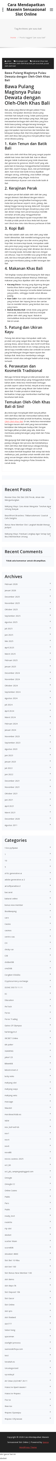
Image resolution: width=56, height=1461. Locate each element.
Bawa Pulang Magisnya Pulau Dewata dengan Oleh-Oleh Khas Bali (27, 76)
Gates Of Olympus (13, 1025)
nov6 (7, 1146)
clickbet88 (9, 962)
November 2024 (12, 679)
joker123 (9, 1057)
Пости (8, 1400)
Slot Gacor (9, 1298)
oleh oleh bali (10, 63)
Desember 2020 (12, 818)
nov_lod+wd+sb (12, 1127)
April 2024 (9, 711)
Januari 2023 (10, 761)
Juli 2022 (9, 768)
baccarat (9, 892)
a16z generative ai (13, 873)
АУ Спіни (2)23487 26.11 (16, 1381)
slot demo (9, 1279)
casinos (8, 930)
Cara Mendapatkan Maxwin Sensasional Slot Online (26, 9)
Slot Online (9, 1304)
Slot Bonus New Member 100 (18, 1273)
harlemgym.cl (11, 1031)
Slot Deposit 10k (12, 1292)
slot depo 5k (10, 1285)
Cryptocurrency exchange (16, 981)
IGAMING (9, 1051)
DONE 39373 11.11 (14, 987)
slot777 (8, 1323)
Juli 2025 (9, 628)
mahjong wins (11, 1095)
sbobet (8, 1235)
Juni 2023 (9, 755)
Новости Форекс (13, 1393)
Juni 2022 (9, 774)
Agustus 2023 (11, 749)
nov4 (7, 1139)
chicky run (9, 949)
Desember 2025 (12, 596)
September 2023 (12, 742)
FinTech (8, 1006)
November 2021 (12, 787)
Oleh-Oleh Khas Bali (14, 421)
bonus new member (14, 905)
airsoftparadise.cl (13, 886)
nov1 (7, 1133)
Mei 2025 (9, 641)
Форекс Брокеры (13, 1412)
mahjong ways (11, 1089)
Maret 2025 (10, 653)
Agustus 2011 (11, 825)
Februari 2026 (11, 584)
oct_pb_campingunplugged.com (19, 1171)
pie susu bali (38, 63)
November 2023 (12, 736)
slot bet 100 (10, 1266)
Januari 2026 (10, 590)
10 (6, 860)
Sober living (10, 1330)
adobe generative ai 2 (15, 879)
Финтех (8, 1406)
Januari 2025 (10, 666)
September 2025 (12, 615)
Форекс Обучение (13, 1419)
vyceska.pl (9, 1374)
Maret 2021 (10, 812)
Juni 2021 (9, 799)
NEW (7, 1120)
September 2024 (12, 692)
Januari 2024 (10, 730)
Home (13, 37)
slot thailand (10, 1317)
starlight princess (13, 1342)
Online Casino (11, 1190)
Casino (8, 924)
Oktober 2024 (11, 685)
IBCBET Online (11, 1038)
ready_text (10, 1216)
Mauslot (8, 1108)
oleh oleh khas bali (24, 63)
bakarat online (11, 898)
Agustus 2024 (11, 698)
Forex (7, 1012)
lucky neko (9, 1076)
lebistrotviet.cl (11, 1070)
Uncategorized (22, 61)
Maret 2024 (10, 717)
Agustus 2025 (11, 622)
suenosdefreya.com (14, 1349)
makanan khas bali (40, 61)
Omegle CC (10, 1184)
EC (6, 993)
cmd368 (8, 968)
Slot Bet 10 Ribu (12, 1260)
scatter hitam (11, 1241)
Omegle (8, 1177)
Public (7, 1209)
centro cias (10, 936)
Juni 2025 (9, 634)
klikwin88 (9, 1063)
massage (9, 1101)
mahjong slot (11, 1082)
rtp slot (8, 1228)
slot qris (8, 1311)
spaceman (9, 1336)
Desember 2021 (12, 780)
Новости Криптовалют (15, 1387)
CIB (6, 955)
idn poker (9, 1044)
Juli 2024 (9, 704)
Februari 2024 (11, 723)
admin (8, 61)
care (7, 917)
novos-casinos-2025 (14, 1158)
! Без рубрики (11, 848)
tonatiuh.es (10, 1361)
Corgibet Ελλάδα (12, 974)
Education (9, 1000)
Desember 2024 (12, 673)
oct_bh (8, 1165)
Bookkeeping (11, 911)
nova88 (8, 1152)
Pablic (7, 1196)
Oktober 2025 (11, 609)
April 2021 (9, 806)
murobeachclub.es (13, 1114)
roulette (8, 1222)
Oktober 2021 (11, 793)
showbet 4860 (11, 1254)
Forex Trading (11, 1019)
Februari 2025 (11, 660)
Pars (7, 1203)
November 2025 (12, 603)
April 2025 (9, 647)
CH (6, 943)
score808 (9, 1247)
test (7, 1355)
